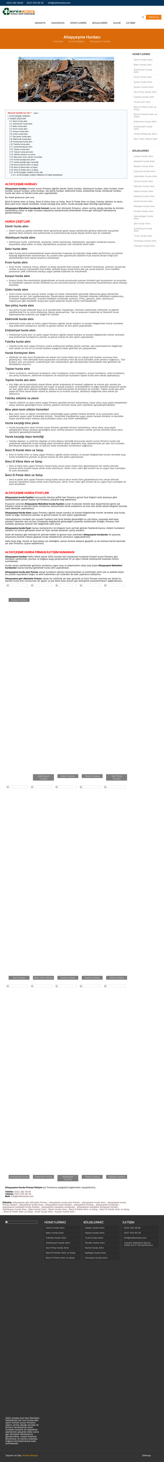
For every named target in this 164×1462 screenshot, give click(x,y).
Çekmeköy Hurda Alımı (145, 176)
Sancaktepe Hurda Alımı (143, 217)
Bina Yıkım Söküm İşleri (145, 139)
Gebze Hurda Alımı (143, 191)
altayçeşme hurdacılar (107, 1204)
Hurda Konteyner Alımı (145, 134)
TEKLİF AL (153, 17)
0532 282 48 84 (15, 3)
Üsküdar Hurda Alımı (144, 246)
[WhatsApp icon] (149, 3)
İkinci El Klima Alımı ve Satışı (83, 1209)
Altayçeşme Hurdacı (100, 41)
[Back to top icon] (156, 1456)
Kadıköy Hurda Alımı (144, 196)
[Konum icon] (156, 3)
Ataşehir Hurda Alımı (144, 161)
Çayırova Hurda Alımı (144, 171)
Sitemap (146, 1455)
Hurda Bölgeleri (76, 41)
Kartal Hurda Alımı (143, 201)
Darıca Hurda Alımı (143, 181)
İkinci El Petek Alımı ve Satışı (18, 1211)
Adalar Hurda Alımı (143, 156)
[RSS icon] (159, 3)
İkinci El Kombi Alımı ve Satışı (114, 1209)
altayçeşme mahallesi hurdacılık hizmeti (97, 1207)
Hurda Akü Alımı (142, 102)
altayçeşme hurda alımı (94, 1202)
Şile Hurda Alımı (142, 223)
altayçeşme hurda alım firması (64, 1202)
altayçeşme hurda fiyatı (31, 1204)
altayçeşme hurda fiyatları (58, 1204)
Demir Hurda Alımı (57, 1209)
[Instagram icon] (154, 3)
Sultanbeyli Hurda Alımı (143, 229)
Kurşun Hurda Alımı (65, 1211)
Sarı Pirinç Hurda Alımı (145, 92)
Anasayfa (58, 41)
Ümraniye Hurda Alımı (145, 241)
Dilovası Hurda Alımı (144, 186)
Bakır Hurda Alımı (37, 1209)
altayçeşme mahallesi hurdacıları (58, 1207)
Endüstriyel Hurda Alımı (143, 127)
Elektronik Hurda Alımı (145, 121)
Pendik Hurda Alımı (143, 211)
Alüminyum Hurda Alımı (15, 1209)
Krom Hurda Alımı (44, 1211)
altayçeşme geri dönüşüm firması (30, 1202)
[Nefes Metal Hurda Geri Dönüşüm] (19, 11)
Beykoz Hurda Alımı (144, 166)
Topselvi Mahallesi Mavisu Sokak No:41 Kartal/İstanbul (138, 1244)
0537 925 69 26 (35, 3)
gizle (36, 113)
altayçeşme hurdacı (84, 1204)
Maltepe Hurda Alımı (144, 206)
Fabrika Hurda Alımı (144, 97)
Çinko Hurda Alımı (143, 82)
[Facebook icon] (151, 3)
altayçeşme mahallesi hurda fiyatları (21, 1207)
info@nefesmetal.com (58, 3)
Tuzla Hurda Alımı (143, 236)
